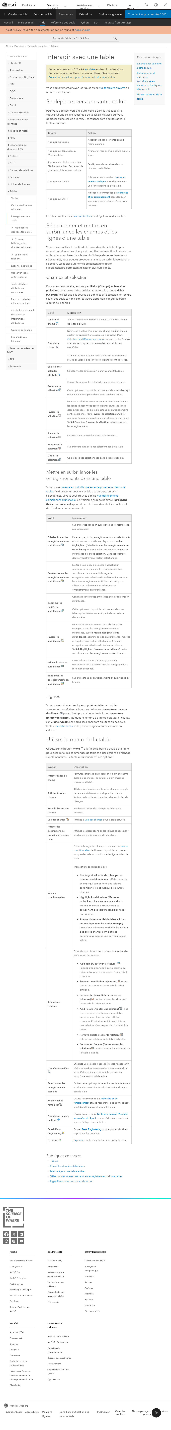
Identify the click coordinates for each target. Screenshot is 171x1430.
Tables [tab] (13, 191)
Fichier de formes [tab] (20, 184)
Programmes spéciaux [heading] (54, 1325)
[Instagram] (14, 1241)
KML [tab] (12, 137)
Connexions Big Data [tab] (22, 77)
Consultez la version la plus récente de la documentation (81, 77)
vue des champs (93, 819)
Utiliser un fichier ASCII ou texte (20, 274)
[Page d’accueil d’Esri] (9, 4)
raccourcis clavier (83, 216)
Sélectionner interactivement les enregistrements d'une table (86, 1176)
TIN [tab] (12, 359)
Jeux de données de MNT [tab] (20, 350)
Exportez (78, 1140)
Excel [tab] (13, 105)
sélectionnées (64, 726)
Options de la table (21, 330)
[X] (14, 1234)
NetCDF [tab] (14, 156)
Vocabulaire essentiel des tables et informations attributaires (22, 316)
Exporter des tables (21, 265)
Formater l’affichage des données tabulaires (21, 243)
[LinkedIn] (21, 1234)
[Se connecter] (165, 5)
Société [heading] (14, 1323)
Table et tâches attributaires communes (19, 288)
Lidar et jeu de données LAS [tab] (17, 147)
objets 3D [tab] (15, 63)
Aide (42, 22)
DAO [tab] (13, 91)
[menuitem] (22, 1261)
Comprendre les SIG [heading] (95, 1252)
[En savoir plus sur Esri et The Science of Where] (13, 1218)
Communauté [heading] (54, 1252)
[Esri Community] (6, 1241)
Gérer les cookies (120, 1413)
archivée (90, 69)
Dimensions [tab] (16, 98)
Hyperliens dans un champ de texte (71, 1181)
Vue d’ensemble (17, 14)
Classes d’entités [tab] (19, 112)
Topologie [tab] (16, 366)
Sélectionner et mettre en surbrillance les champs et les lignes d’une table (149, 81)
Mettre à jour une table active (67, 1171)
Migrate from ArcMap (118, 22)
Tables (54, 46)
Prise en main (26, 22)
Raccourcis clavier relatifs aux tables (20, 301)
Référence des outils (63, 22)
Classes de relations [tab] (21, 170)
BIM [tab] (12, 84)
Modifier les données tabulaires (21, 229)
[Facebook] (6, 1234)
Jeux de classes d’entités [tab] (17, 121)
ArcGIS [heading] (13, 1252)
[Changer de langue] (155, 4)
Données (19, 46)
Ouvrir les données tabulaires (21, 207)
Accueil (8, 22)
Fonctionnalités (43, 14)
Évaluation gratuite (110, 14)
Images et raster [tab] (19, 130)
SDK (96, 22)
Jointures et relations (19, 256)
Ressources (66, 14)
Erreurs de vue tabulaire (19, 339)
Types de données (37, 46)
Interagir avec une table (20, 218)
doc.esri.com (82, 29)
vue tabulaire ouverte (112, 87)
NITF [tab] (12, 163)
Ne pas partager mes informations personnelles (150, 1413)
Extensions (85, 14)
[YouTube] (21, 1241)
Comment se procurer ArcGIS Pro (148, 14)
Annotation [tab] (16, 70)
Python (84, 22)
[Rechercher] (146, 4)
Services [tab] (14, 177)
